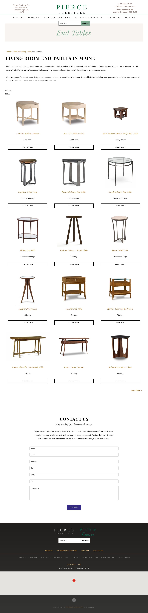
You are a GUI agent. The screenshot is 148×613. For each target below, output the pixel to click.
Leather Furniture (61, 557)
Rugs (114, 557)
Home (8, 51)
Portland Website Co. (74, 607)
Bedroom (22, 557)
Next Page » (136, 390)
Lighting (75, 557)
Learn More (28, 147)
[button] (74, 581)
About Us (18, 18)
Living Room (26, 51)
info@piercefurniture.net (124, 6)
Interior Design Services (88, 18)
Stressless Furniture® (57, 18)
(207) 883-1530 (125, 4)
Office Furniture (102, 557)
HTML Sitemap (124, 557)
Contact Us (114, 18)
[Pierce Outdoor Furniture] (88, 532)
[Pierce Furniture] (71, 9)
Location (130, 18)
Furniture (33, 18)
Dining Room (45, 557)
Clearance (32, 557)
